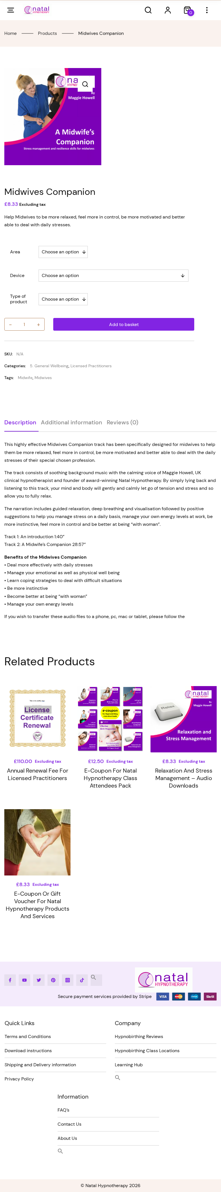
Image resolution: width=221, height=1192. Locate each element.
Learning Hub (129, 1065)
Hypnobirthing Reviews (139, 1036)
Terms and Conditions (28, 1036)
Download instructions (28, 1051)
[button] (85, 84)
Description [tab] (20, 422)
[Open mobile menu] (10, 10)
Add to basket (124, 324)
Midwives (43, 377)
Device (17, 275)
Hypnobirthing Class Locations (147, 1051)
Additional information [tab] (71, 422)
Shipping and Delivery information (40, 1065)
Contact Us (69, 1124)
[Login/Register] (168, 10)
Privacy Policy (19, 1079)
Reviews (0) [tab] (122, 422)
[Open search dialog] (148, 10)
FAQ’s (63, 1110)
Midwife (25, 377)
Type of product (18, 298)
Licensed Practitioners (91, 365)
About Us (67, 1138)
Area (15, 252)
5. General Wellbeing (49, 365)
